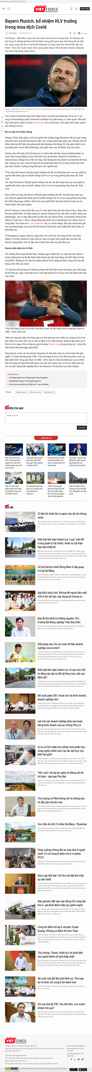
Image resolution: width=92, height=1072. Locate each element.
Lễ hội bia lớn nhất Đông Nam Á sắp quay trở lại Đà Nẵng (61, 568)
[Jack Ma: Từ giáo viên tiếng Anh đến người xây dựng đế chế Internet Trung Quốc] (78, 450)
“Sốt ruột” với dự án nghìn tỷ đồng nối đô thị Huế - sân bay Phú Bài (60, 774)
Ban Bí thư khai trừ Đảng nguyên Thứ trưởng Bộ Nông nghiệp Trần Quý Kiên (59, 620)
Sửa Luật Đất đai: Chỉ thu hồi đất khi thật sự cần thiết (61, 877)
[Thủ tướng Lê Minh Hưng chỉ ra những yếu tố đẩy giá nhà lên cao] (20, 806)
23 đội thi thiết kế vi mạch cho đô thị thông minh (62, 515)
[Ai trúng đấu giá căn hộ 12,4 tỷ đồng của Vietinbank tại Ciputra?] (35, 478)
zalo (75, 1059)
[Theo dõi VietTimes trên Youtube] (79, 1059)
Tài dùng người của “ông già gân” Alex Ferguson (28, 378)
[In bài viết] (74, 33)
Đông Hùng (12, 33)
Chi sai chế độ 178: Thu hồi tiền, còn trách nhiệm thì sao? (61, 1006)
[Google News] (82, 33)
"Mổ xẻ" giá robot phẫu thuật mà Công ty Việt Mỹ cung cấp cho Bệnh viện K (13, 490)
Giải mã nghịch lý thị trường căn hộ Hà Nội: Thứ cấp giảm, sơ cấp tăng (77, 490)
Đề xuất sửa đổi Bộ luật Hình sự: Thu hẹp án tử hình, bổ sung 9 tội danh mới (61, 980)
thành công (54, 344)
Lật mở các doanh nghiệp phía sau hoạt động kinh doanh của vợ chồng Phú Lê (60, 723)
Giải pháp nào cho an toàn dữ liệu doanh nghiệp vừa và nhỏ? (60, 645)
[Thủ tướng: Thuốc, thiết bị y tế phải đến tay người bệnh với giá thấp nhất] (20, 961)
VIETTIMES (46, 8)
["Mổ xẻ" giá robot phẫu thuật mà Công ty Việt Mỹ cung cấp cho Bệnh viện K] (14, 478)
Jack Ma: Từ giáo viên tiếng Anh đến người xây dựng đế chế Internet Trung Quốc (77, 461)
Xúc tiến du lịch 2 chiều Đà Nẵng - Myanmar (62, 824)
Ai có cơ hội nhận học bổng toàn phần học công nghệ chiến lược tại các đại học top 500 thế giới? (61, 750)
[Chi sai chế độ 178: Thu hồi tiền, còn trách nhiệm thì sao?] (20, 1012)
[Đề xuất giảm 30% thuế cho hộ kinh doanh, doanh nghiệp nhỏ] (20, 704)
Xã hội (9, 507)
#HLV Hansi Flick (35, 392)
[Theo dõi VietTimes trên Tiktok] (82, 1059)
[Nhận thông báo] (71, 8)
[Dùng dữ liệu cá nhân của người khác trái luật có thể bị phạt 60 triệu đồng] (57, 450)
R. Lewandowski (36, 223)
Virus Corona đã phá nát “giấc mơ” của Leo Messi (29, 384)
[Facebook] (70, 33)
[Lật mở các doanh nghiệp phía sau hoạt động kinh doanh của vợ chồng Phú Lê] (20, 729)
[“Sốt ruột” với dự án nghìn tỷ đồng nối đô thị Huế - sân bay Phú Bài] (20, 781)
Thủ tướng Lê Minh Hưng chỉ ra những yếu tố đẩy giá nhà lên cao (61, 800)
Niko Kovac (38, 122)
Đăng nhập (85, 9)
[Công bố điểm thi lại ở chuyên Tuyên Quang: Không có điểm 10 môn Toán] (20, 935)
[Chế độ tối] (76, 8)
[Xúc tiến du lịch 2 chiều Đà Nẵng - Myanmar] (20, 832)
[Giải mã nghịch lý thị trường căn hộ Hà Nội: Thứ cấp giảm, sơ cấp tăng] (78, 478)
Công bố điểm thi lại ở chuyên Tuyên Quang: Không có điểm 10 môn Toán (58, 928)
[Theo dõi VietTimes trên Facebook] (71, 1059)
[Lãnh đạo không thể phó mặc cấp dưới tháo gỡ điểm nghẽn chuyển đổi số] (35, 450)
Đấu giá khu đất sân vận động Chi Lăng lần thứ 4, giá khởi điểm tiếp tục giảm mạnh (62, 903)
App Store (73, 1069)
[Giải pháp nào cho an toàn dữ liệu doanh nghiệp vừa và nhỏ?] (20, 652)
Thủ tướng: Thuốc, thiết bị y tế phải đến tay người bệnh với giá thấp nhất (60, 954)
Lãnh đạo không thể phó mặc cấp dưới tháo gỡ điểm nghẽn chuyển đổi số (34, 461)
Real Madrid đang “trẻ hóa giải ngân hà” (25, 381)
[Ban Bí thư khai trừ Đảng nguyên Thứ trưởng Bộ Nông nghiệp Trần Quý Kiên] (20, 626)
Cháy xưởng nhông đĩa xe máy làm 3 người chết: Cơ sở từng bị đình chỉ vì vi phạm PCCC (61, 853)
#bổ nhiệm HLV (49, 392)
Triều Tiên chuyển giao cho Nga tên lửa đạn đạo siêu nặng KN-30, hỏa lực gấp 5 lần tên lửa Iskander (56, 491)
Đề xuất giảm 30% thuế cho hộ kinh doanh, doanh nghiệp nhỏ (62, 697)
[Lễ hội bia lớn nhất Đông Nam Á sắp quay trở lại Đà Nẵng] (20, 575)
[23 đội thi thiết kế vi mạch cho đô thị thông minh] (20, 522)
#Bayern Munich (21, 392)
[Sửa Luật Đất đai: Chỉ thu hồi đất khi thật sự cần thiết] (20, 884)
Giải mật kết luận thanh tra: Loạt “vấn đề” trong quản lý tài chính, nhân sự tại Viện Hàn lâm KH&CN (61, 543)
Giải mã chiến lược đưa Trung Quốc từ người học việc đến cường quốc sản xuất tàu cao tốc (13, 463)
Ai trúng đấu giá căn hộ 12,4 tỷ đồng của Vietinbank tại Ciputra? (34, 490)
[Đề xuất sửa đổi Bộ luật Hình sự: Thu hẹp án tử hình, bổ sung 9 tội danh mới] (20, 986)
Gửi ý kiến (82, 427)
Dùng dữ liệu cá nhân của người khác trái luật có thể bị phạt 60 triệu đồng (56, 461)
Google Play (83, 1069)
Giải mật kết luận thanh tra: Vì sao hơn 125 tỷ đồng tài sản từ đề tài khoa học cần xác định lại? (61, 673)
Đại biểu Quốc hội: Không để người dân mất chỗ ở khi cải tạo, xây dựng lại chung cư (62, 594)
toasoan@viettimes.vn (79, 1046)
